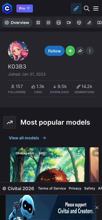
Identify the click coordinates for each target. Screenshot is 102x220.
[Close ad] (97, 207)
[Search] (87, 8)
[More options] (79, 153)
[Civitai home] (7, 8)
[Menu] (96, 8)
